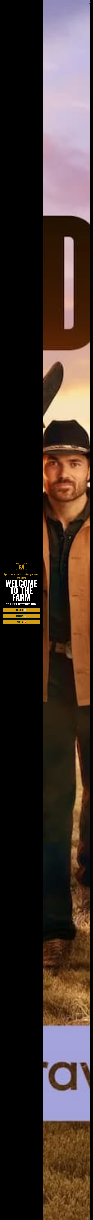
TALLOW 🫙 (21, 616)
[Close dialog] (90, 3)
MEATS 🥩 (21, 622)
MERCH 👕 (21, 610)
